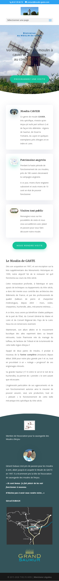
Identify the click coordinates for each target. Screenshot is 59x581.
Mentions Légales (43, 577)
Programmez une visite (29, 79)
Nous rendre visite (30, 245)
